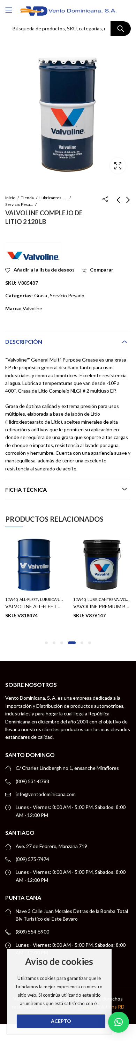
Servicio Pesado (19, 204)
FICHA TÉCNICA (26, 489)
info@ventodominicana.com (46, 794)
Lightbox (118, 166)
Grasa (40, 295)
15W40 (11, 599)
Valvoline (32, 308)
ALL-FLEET (29, 599)
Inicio (10, 197)
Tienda (27, 197)
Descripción (23, 341)
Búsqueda (121, 28)
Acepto (61, 1021)
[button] (46, 643)
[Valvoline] (33, 254)
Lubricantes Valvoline (53, 197)
